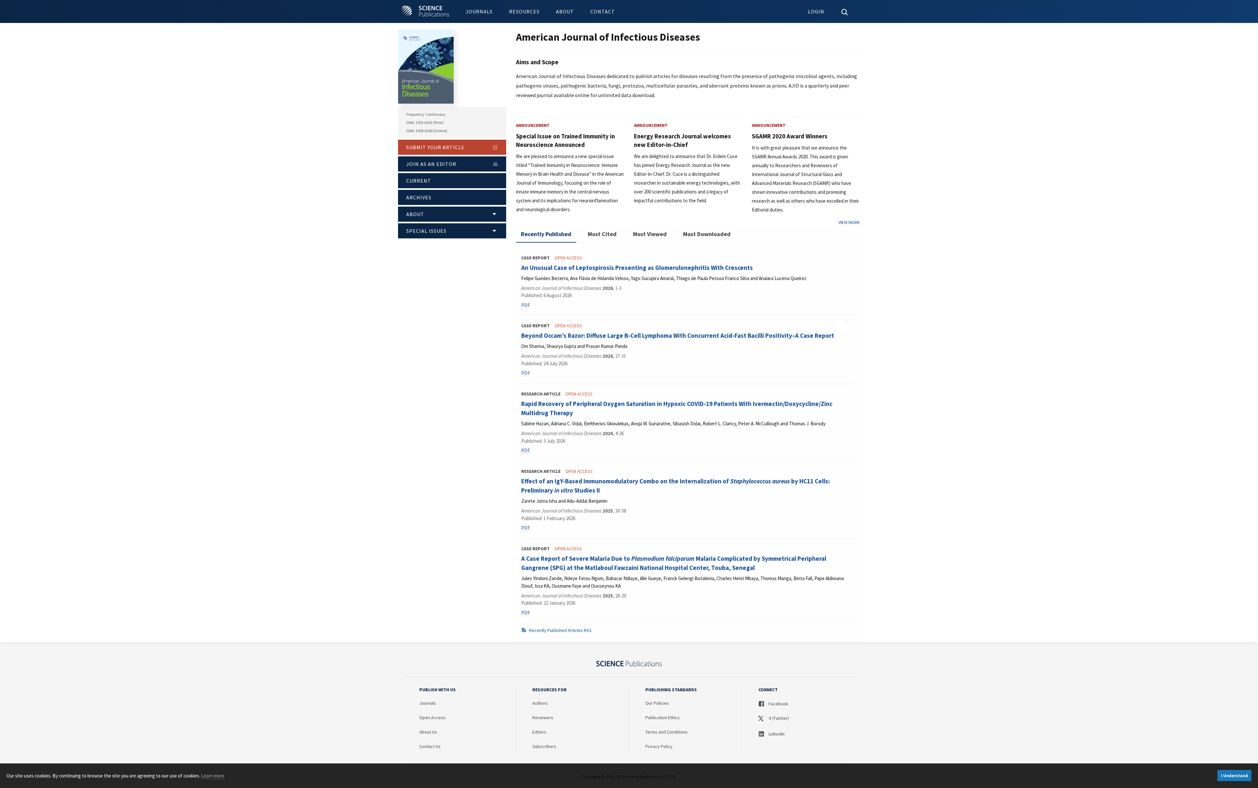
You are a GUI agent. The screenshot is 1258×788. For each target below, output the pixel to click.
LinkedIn (776, 734)
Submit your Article (435, 147)
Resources (524, 11)
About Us (428, 732)
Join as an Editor (431, 164)
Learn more (212, 776)
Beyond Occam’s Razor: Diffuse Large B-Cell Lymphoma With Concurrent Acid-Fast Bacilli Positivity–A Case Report (677, 335)
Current (418, 180)
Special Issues (426, 231)
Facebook (778, 704)
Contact (602, 11)
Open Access (432, 717)
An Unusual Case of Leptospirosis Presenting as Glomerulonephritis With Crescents (637, 268)
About (565, 11)
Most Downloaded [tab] (707, 234)
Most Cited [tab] (602, 234)
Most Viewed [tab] (650, 234)
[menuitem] (479, 11)
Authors (540, 703)
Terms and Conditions (666, 732)
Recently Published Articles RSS (560, 630)
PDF (525, 305)
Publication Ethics (662, 717)
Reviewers (542, 717)
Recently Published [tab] (546, 234)
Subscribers (544, 746)
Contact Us (430, 746)
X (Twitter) (778, 718)
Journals (479, 11)
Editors (539, 732)
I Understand (1234, 775)
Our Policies (657, 703)
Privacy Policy (659, 746)
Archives (418, 197)
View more (849, 222)
